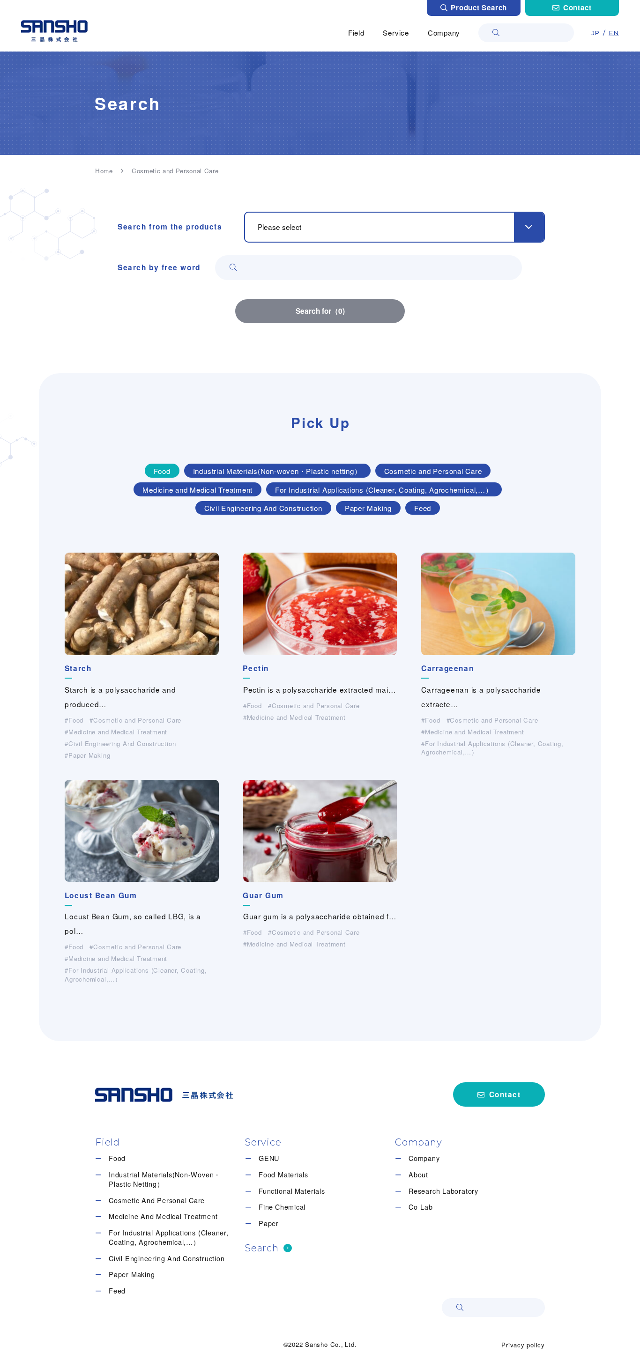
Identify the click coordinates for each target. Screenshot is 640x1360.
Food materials (283, 1174)
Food (117, 1158)
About (418, 1174)
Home (104, 171)
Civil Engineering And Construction (166, 1258)
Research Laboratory (443, 1191)
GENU (269, 1158)
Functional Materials (292, 1191)
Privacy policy (523, 1344)
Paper (269, 1223)
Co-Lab (421, 1207)
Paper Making (132, 1274)
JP (596, 33)
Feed (117, 1290)
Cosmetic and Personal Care (157, 1200)
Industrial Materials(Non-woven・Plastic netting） (165, 1179)
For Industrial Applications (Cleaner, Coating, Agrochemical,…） (169, 1237)
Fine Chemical (282, 1207)
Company (424, 1158)
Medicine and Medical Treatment (163, 1216)
